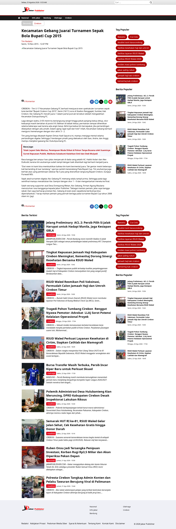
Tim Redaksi (26, 41)
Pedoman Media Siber (57, 523)
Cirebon (68, 18)
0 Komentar (29, 101)
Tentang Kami (94, 523)
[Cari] (151, 2)
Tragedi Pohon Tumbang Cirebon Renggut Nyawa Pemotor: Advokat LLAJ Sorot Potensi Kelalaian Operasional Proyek (140, 150)
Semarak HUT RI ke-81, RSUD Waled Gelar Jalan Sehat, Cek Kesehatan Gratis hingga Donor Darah (75, 425)
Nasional (25, 18)
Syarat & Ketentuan (77, 523)
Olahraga (58, 18)
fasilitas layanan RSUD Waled (131, 53)
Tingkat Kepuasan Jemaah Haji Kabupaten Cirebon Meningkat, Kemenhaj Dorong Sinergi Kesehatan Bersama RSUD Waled (141, 115)
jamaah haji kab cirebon (128, 75)
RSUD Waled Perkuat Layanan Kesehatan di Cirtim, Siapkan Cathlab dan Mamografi (140, 167)
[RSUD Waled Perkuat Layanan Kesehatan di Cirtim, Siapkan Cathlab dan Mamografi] (121, 169)
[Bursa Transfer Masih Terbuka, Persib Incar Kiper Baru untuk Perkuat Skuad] (33, 374)
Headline (51, 264)
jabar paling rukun (126, 70)
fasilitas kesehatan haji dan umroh (133, 48)
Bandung (47, 18)
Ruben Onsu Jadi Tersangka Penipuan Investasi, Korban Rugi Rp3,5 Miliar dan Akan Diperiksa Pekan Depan (78, 452)
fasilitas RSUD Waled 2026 (129, 59)
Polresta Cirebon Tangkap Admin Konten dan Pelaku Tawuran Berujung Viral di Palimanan (78, 479)
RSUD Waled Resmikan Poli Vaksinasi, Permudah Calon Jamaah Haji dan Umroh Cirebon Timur (141, 132)
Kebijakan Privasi (37, 523)
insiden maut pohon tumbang (131, 64)
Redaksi (24, 523)
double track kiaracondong (130, 42)
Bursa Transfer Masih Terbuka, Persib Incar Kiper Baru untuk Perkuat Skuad (77, 367)
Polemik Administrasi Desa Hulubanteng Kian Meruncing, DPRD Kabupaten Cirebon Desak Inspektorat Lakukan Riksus (78, 395)
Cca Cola (134, 37)
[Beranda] (19, 17)
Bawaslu (121, 37)
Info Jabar (36, 18)
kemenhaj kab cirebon (128, 81)
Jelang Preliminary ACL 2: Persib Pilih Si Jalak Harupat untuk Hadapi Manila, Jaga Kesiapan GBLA (141, 99)
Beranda (27, 23)
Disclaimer (120, 523)
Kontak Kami (108, 523)
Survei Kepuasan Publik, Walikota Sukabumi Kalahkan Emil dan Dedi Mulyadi (60, 153)
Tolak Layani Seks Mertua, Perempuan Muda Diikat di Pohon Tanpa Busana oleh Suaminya (66, 150)
